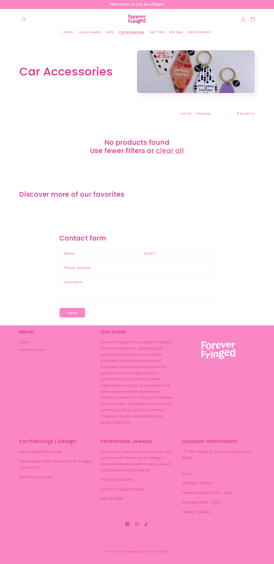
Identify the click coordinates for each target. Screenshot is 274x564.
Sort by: (186, 113)
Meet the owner (32, 350)
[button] (24, 19)
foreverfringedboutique (129, 551)
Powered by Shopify (157, 551)
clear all (170, 151)
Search (25, 342)
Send (72, 312)
